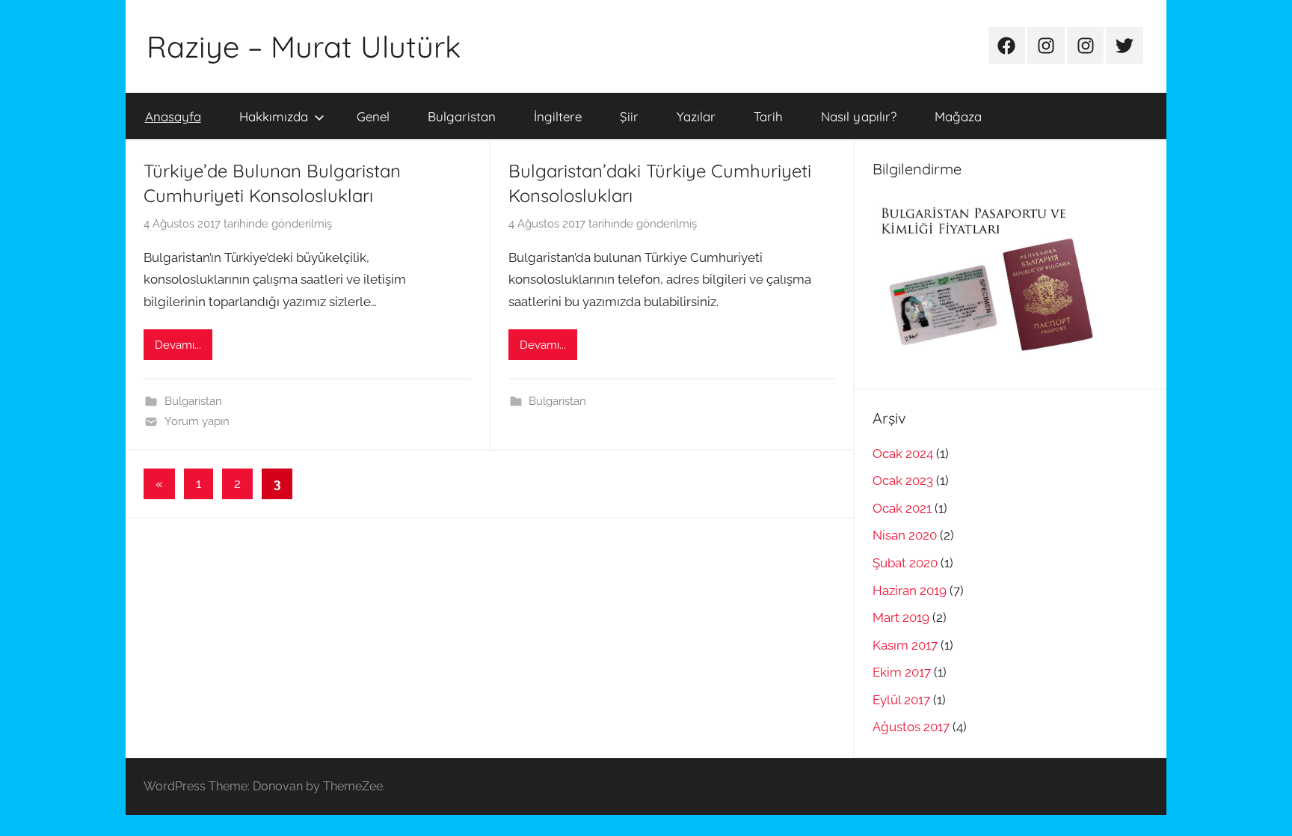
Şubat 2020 (905, 562)
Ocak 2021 (902, 508)
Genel (373, 116)
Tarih (768, 116)
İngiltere (558, 116)
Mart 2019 (901, 617)
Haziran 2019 (910, 590)
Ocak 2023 (903, 480)
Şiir (629, 116)
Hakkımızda (273, 116)
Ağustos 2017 (911, 726)
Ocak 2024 (903, 453)
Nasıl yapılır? (858, 116)
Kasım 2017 (905, 645)
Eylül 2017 (901, 699)
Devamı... (178, 345)
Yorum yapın (197, 421)
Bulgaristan (462, 116)
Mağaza (958, 116)
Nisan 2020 (905, 535)
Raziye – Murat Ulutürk (304, 46)
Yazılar (696, 116)
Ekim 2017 (902, 672)
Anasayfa (173, 116)
